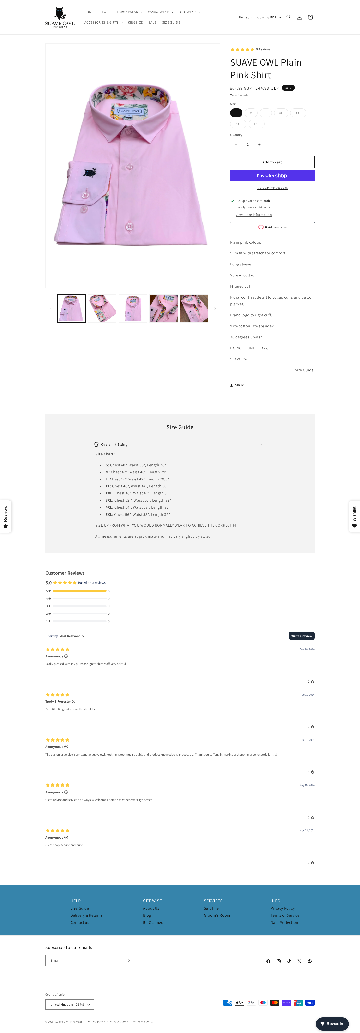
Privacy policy (119, 1021)
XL (283, 113)
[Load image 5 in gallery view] (194, 308)
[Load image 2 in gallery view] (102, 308)
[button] (129, 12)
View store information (254, 214)
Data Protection (284, 922)
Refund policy (96, 1021)
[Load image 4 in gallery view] (163, 308)
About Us (151, 908)
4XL (259, 124)
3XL (240, 124)
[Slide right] (215, 308)
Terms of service (143, 1021)
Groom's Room (217, 915)
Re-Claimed (153, 922)
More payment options (272, 187)
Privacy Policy (283, 908)
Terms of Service (285, 915)
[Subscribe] (127, 960)
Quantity (236, 135)
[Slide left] (50, 308)
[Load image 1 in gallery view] (71, 308)
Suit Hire (211, 908)
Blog (147, 915)
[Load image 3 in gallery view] (133, 308)
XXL (300, 113)
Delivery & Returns (87, 915)
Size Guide (304, 369)
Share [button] (239, 385)
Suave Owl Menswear (68, 1021)
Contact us (80, 922)
